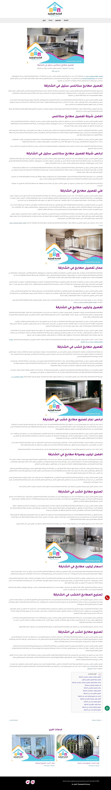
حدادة (50, 20)
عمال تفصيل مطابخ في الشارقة (92, 688)
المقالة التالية (13, 720)
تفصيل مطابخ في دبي (17, 377)
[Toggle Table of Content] (99, 674)
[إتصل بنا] (107, 597)
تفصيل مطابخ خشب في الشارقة (92, 693)
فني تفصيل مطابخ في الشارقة (93, 685)
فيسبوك (89, 668)
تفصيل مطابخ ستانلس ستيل (94, 76)
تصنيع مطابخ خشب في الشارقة (92, 701)
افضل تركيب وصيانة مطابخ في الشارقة (90, 699)
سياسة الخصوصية (84, 784)
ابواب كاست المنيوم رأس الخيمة (88, 763)
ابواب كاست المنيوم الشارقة (45, 763)
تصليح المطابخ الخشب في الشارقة (91, 707)
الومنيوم (58, 20)
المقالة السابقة (97, 720)
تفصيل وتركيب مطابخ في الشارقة (92, 690)
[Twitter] (28, 782)
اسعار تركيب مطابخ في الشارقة (92, 704)
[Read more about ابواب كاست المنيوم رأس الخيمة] (78, 748)
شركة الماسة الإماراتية (88, 78)
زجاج (44, 20)
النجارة (66, 20)
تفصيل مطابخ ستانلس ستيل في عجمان (85, 302)
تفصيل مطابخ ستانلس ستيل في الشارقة (90, 677)
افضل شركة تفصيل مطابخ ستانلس (91, 679)
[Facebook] (33, 782)
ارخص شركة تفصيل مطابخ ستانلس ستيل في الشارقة (86, 682)
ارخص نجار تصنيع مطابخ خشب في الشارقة (89, 696)
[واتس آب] (107, 708)
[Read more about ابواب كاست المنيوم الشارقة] (33, 748)
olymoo (65, 781)
